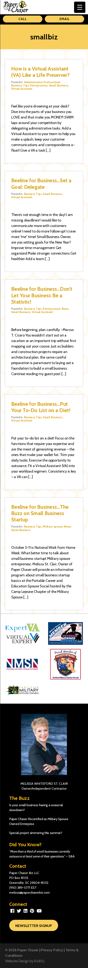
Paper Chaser (27, 950)
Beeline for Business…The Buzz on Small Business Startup (40, 513)
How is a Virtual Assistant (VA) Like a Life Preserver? (40, 72)
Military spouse (53, 526)
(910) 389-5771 (19, 888)
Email (65, 19)
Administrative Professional (42, 82)
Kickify (39, 961)
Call (22, 19)
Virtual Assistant (21, 88)
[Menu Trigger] (79, 7)
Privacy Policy (52, 950)
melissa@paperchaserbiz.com (29, 892)
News (65, 308)
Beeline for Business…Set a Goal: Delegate (41, 183)
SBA (72, 856)
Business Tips (20, 85)
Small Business (58, 85)
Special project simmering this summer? (35, 833)
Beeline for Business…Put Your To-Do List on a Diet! (41, 407)
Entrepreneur (39, 85)
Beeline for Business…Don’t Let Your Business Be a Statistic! (41, 295)
